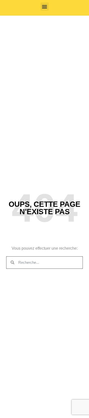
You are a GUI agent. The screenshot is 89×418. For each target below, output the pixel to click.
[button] (45, 6)
